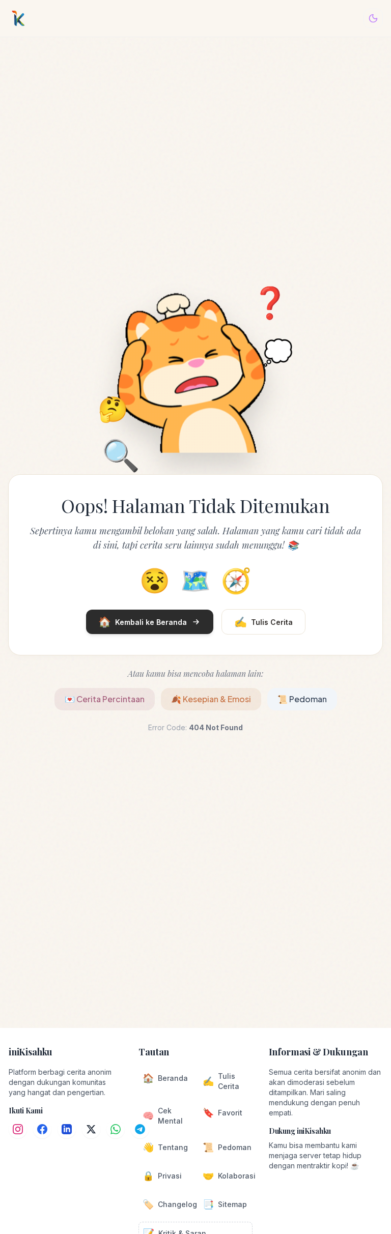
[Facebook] (42, 1129)
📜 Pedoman (302, 699)
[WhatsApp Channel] (115, 1129)
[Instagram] (18, 1129)
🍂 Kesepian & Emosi (211, 699)
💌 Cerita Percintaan (105, 699)
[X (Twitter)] (91, 1129)
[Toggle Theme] (373, 18)
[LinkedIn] (67, 1129)
